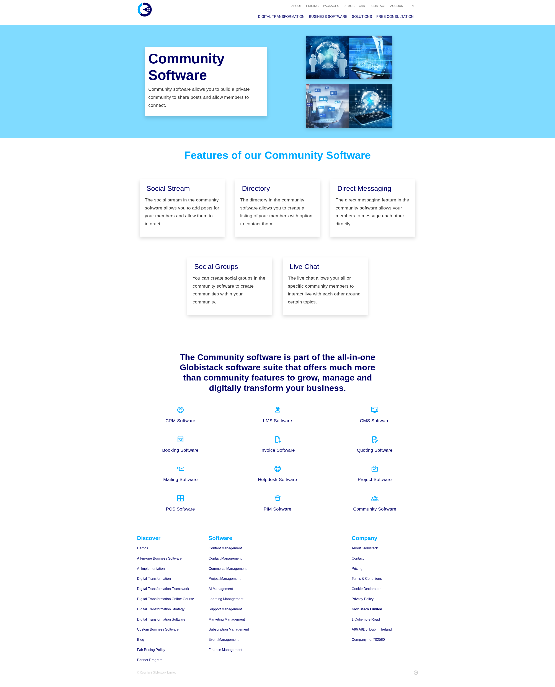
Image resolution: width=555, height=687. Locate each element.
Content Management (225, 548)
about (296, 6)
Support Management (225, 609)
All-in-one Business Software (159, 558)
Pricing (357, 568)
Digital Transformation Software (161, 619)
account (397, 6)
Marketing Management (227, 619)
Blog (140, 639)
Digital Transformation (281, 16)
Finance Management (225, 650)
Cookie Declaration (366, 589)
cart (363, 6)
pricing (312, 6)
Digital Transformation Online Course (165, 599)
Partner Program (149, 660)
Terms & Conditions (367, 578)
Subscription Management (229, 629)
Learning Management (226, 599)
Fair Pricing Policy (151, 650)
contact (378, 6)
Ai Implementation (151, 568)
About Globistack (365, 548)
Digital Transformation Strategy (160, 609)
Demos (142, 548)
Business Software (328, 16)
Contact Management (225, 558)
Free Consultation (395, 16)
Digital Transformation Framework (163, 589)
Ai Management (221, 589)
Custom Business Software (158, 629)
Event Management (223, 639)
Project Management (224, 578)
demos (348, 6)
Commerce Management (227, 568)
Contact (358, 558)
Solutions (362, 16)
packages (331, 6)
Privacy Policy (363, 599)
